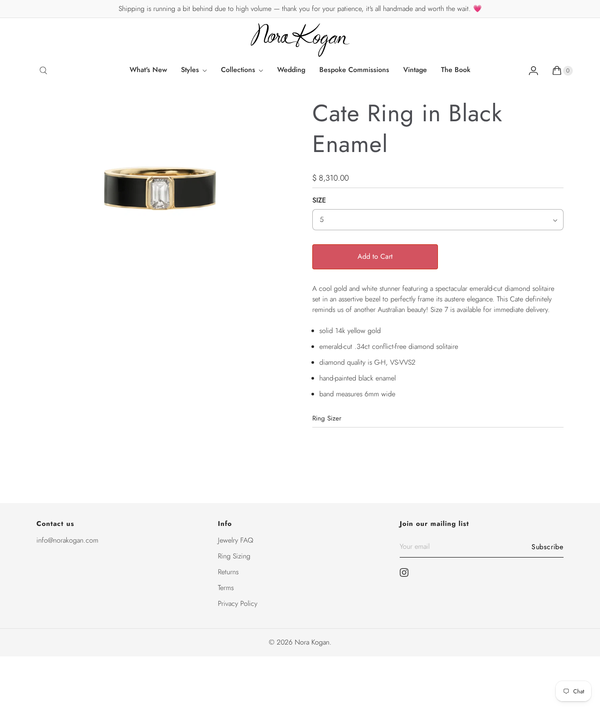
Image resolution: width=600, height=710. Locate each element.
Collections (238, 70)
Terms (226, 588)
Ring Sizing (234, 556)
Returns (228, 572)
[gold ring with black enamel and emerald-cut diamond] (162, 194)
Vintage (415, 70)
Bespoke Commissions (354, 70)
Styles (190, 70)
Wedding (291, 70)
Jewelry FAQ (235, 540)
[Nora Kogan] (300, 40)
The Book (455, 70)
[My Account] (533, 70)
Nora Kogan (312, 642)
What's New (148, 70)
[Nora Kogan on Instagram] (407, 572)
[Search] (43, 70)
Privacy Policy (237, 603)
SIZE (319, 200)
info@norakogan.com (67, 540)
